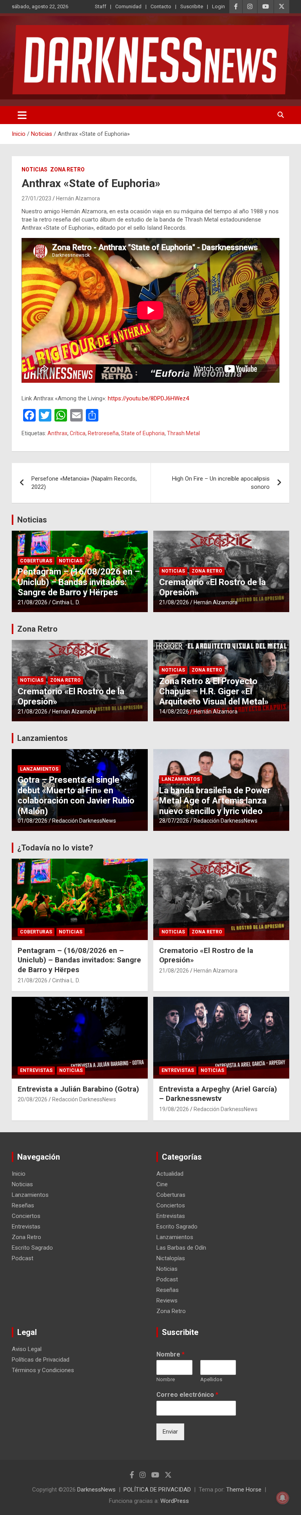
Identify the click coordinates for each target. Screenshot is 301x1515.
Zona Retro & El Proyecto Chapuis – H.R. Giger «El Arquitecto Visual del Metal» (213, 691)
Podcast (22, 1258)
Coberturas (36, 561)
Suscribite (191, 6)
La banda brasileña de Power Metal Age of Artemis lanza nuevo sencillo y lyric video (214, 800)
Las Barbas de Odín (181, 1247)
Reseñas (23, 1205)
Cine (162, 1184)
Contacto (160, 6)
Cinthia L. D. (66, 602)
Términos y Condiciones (43, 1370)
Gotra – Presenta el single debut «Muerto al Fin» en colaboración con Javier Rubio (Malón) (76, 795)
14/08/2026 (174, 711)
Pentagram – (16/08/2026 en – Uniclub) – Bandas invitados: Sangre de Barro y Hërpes (79, 582)
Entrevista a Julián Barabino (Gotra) (78, 1088)
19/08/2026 (174, 1109)
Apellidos (211, 1379)
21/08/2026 (32, 602)
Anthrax (57, 433)
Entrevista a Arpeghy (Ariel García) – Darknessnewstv (218, 1093)
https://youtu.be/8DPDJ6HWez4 (148, 398)
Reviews (167, 1300)
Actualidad (169, 1173)
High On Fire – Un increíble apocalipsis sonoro (221, 482)
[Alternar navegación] (22, 115)
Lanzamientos (42, 738)
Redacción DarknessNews (84, 821)
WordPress (174, 1500)
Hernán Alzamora (78, 198)
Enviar (170, 1431)
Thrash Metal (183, 433)
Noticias (34, 169)
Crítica (77, 433)
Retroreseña (103, 433)
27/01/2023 (36, 198)
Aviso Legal (27, 1349)
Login (218, 6)
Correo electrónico (187, 1394)
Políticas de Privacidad (40, 1359)
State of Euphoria (143, 433)
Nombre (170, 1354)
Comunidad (128, 6)
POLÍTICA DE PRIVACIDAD (157, 1489)
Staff (100, 6)
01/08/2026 (32, 821)
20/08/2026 (32, 1099)
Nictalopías (170, 1258)
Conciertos (26, 1216)
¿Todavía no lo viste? (55, 847)
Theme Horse (243, 1489)
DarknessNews (96, 1489)
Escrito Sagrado (32, 1247)
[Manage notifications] (282, 1498)
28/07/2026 (174, 821)
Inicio (18, 1173)
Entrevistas (36, 1070)
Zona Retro (67, 169)
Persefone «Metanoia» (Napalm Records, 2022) (84, 482)
